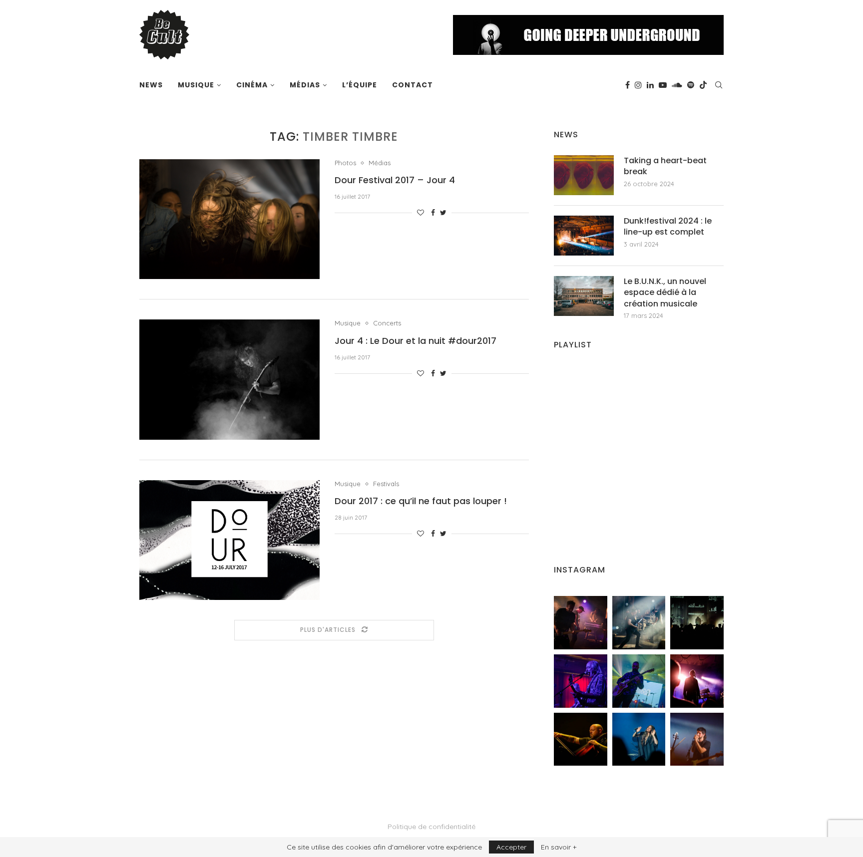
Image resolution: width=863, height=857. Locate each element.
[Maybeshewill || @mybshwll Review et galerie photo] (580, 622)
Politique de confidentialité (431, 826)
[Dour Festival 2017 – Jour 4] (229, 219)
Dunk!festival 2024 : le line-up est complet (668, 227)
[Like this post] (420, 212)
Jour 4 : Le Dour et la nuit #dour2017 (415, 340)
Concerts (387, 323)
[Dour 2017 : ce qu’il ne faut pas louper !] (229, 540)
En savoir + (558, 847)
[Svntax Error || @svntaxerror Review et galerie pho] (580, 681)
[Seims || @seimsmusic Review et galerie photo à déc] (639, 681)
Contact (412, 85)
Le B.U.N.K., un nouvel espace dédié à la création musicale (665, 292)
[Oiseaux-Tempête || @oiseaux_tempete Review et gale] (697, 681)
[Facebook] (627, 84)
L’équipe (359, 85)
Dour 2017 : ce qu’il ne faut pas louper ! (421, 501)
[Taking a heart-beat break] (584, 175)
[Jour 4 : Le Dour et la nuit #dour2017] (229, 379)
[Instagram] (638, 84)
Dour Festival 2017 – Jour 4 (395, 180)
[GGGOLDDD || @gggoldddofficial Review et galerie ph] (639, 739)
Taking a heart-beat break (665, 166)
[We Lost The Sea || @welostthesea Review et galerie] (639, 622)
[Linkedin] (650, 84)
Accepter (511, 847)
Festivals (386, 484)
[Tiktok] (703, 84)
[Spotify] (690, 84)
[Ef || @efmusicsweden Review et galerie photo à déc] (697, 739)
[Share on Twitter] (443, 212)
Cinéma (252, 85)
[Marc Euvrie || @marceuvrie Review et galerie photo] (580, 739)
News (151, 85)
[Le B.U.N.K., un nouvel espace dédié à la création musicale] (584, 296)
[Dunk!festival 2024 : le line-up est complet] (584, 236)
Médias (305, 85)
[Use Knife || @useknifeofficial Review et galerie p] (697, 622)
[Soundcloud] (677, 84)
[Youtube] (663, 84)
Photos (345, 163)
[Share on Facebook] (433, 212)
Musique (196, 85)
